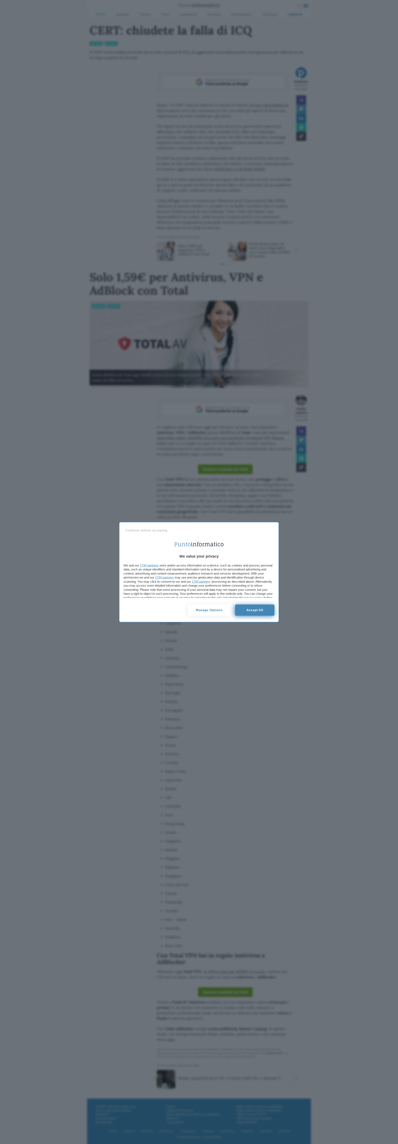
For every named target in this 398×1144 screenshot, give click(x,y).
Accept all (254, 610)
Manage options (209, 610)
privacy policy (253, 598)
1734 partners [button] (149, 565)
